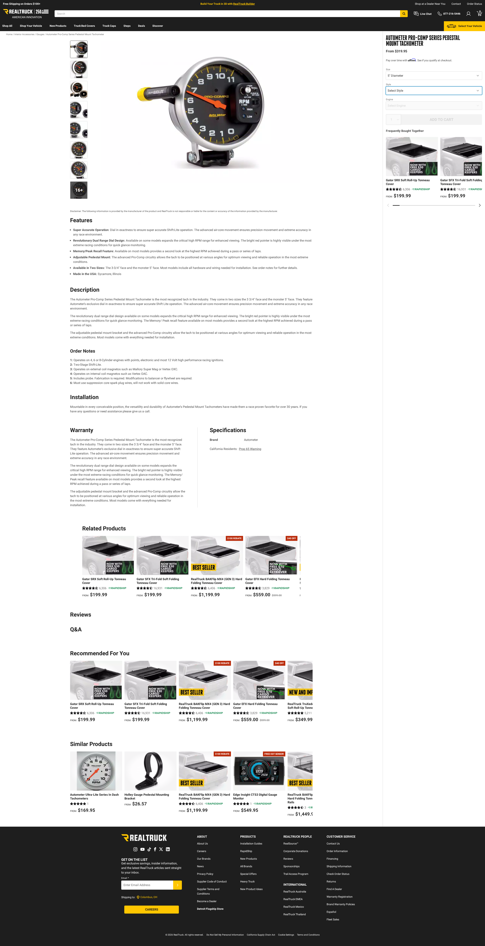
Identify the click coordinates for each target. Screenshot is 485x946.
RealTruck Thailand (294, 914)
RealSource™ (290, 843)
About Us (202, 843)
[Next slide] (479, 205)
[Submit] (177, 885)
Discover (158, 25)
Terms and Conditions (308, 934)
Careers (201, 851)
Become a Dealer (207, 901)
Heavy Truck (247, 881)
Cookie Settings (286, 934)
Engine (389, 99)
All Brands (246, 866)
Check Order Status (338, 873)
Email (125, 878)
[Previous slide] (388, 205)
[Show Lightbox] (200, 112)
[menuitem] (7, 26)
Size (388, 69)
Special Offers (248, 873)
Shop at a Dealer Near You (430, 3)
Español (331, 911)
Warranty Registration (340, 896)
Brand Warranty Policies (341, 904)
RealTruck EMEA (293, 899)
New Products (58, 25)
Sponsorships (291, 866)
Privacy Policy (205, 873)
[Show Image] (79, 49)
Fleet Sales (333, 919)
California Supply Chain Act (261, 934)
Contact (456, 3)
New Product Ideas (251, 889)
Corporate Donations (295, 851)
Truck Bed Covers (84, 25)
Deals (141, 25)
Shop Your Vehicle (31, 25)
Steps (127, 25)
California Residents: (235, 449)
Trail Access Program (295, 873)
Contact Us (333, 843)
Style (388, 84)
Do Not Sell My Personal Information (225, 934)
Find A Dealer (334, 889)
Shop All (7, 25)
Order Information (337, 851)
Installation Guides (251, 843)
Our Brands (203, 858)
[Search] (404, 13)
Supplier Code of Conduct (212, 881)
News (200, 866)
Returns (331, 881)
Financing (332, 858)
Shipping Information (339, 866)
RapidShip (246, 851)
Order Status (474, 3)
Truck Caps (109, 25)
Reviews (288, 858)
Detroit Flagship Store (210, 908)
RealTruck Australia (294, 891)
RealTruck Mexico (293, 906)
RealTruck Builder (244, 3)
